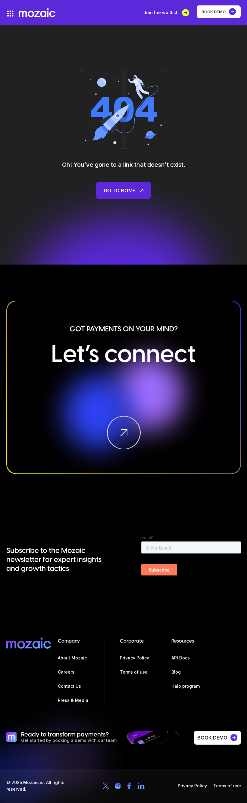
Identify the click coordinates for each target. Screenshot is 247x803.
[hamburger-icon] (10, 13)
